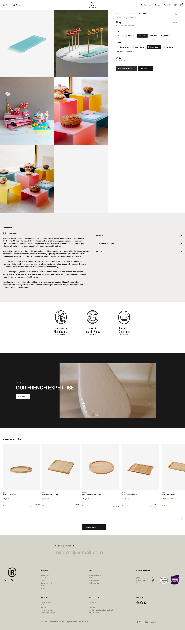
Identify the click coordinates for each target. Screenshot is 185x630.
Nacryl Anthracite (126, 51)
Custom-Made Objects (48, 612)
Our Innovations (94, 580)
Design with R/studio (129, 18)
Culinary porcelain (46, 583)
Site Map (44, 621)
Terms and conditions (56, 621)
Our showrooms (146, 5)
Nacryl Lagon (154, 47)
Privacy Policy (84, 621)
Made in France (94, 612)
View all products (90, 527)
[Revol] (12, 574)
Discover (21, 397)
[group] (21, 479)
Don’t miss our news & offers (65, 546)
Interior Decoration (47, 610)
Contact (157, 5)
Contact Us (92, 602)
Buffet (42, 585)
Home (118, 14)
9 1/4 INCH (131, 36)
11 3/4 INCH (165, 36)
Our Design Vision (94, 578)
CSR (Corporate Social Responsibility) (101, 610)
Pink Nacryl (169, 47)
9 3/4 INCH (142, 36)
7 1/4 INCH (120, 36)
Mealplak (119, 18)
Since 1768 (92, 607)
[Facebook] (137, 602)
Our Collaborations (95, 575)
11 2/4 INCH (153, 36)
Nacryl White (124, 47)
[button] (167, 5)
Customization (45, 605)
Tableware (44, 580)
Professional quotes (125, 68)
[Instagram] (141, 602)
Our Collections (46, 578)
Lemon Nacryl (139, 47)
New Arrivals (45, 575)
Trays (130, 14)
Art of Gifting (45, 607)
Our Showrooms (46, 602)
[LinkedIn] (145, 602)
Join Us (91, 605)
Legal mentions (71, 621)
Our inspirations (94, 583)
